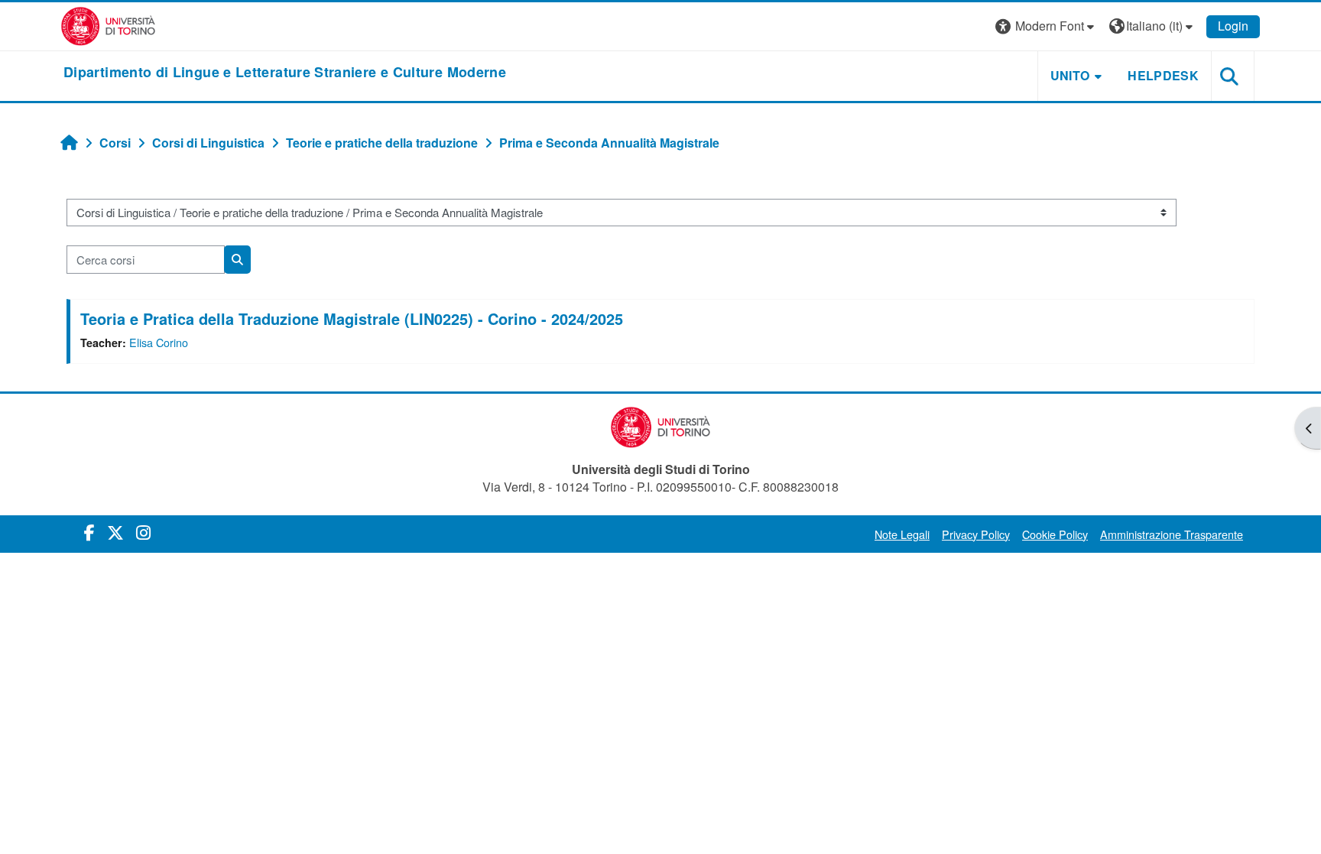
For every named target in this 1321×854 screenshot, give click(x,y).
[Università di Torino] (108, 25)
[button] (1046, 26)
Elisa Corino (158, 342)
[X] (115, 532)
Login (1233, 25)
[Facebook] (89, 532)
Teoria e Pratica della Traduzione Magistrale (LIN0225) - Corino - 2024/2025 (351, 318)
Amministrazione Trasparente (1171, 534)
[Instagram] (143, 532)
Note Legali (902, 534)
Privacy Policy (976, 534)
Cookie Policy (1055, 534)
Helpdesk (1163, 75)
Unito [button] (1070, 75)
